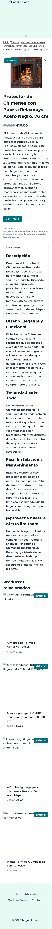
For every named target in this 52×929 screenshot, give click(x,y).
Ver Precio (12, 218)
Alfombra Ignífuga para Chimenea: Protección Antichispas (22, 791)
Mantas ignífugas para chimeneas (31, 231)
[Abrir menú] (26, 36)
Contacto (38, 900)
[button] (45, 60)
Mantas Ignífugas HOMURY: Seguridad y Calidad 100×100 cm (26, 717)
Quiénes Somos (18, 900)
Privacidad (31, 894)
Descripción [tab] (13, 247)
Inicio (17, 894)
